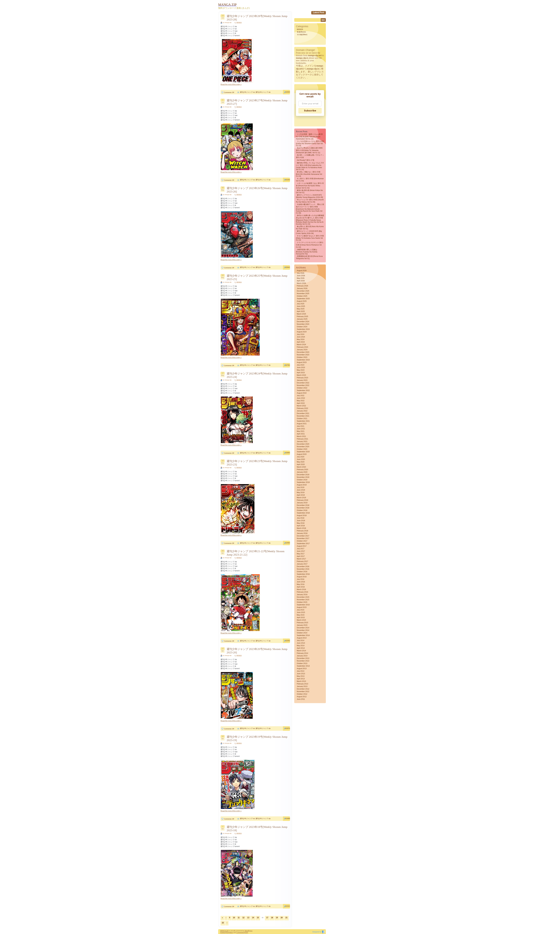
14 (253, 918)
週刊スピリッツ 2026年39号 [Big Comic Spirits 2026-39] (309, 232)
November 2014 (303, 630)
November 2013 (303, 661)
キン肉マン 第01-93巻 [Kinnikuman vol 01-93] (310, 180)
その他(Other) (302, 35)
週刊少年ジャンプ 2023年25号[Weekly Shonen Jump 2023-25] (257, 277)
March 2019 (301, 498)
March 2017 (301, 559)
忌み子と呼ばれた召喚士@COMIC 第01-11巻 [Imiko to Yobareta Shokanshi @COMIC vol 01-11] (309, 150)
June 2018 (301, 521)
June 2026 (301, 276)
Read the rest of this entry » (231, 84)
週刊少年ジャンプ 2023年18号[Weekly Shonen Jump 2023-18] (257, 828)
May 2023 (300, 370)
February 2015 (302, 623)
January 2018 (302, 533)
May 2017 (300, 554)
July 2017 (300, 549)
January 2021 (302, 441)
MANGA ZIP (224, 931)
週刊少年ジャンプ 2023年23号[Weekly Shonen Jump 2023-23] (257, 463)
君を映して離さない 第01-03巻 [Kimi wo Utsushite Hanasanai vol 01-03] (309, 174)
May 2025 (300, 309)
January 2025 (302, 319)
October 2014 (302, 633)
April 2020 (301, 464)
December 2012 (303, 689)
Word (246, 931)
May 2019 (300, 493)
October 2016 (302, 572)
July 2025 (300, 304)
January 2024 (302, 350)
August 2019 (302, 485)
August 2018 (302, 515)
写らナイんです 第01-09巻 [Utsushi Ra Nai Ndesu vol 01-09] (310, 201)
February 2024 (302, 347)
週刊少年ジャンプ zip (263, 92)
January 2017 (302, 564)
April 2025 (301, 311)
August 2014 (302, 638)
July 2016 (300, 579)
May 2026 (300, 278)
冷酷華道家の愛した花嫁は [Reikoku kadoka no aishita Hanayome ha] (306, 252)
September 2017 (303, 544)
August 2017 (302, 546)
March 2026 (301, 283)
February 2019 (302, 500)
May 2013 (300, 676)
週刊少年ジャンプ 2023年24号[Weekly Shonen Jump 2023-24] (257, 375)
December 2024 (303, 322)
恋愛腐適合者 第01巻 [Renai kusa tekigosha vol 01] (309, 257)
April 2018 (301, 526)
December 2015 (303, 597)
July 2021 (300, 426)
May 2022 (300, 401)
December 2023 (303, 352)
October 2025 (302, 296)
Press (250, 931)
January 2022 (302, 411)
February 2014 (302, 653)
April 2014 (301, 648)
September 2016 (303, 574)
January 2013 (302, 686)
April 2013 (301, 679)
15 (258, 918)
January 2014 (302, 656)
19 (277, 918)
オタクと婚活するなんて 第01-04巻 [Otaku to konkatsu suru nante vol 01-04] (310, 238)
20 (282, 918)
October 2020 (302, 449)
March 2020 (301, 467)
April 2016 (301, 587)
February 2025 (302, 316)
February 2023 (302, 378)
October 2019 (302, 480)
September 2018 (303, 513)
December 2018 (303, 505)
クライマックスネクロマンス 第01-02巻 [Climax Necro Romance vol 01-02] (310, 245)
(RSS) (227, 932)
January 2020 (302, 472)
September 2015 (303, 605)
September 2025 (303, 299)
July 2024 (300, 334)
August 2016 (302, 577)
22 (223, 923)
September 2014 (303, 635)
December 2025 (303, 291)
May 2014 (300, 646)
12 (243, 918)
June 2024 (301, 337)
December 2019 (303, 475)
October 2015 (302, 602)
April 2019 (301, 495)
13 (248, 918)
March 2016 (301, 589)
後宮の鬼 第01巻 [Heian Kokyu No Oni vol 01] (309, 191)
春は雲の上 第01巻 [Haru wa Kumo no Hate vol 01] (310, 227)
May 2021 (300, 431)
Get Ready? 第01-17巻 (305, 160)
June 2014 (301, 643)
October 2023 (302, 357)
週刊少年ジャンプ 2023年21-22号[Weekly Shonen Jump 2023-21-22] (255, 553)
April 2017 (301, 556)
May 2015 (300, 615)
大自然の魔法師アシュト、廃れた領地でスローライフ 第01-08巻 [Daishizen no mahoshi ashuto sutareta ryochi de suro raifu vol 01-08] (310, 208)
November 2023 (303, 355)
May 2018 (300, 523)
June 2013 (301, 674)
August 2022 (302, 393)
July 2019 (300, 487)
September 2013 (303, 666)
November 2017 (303, 538)
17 (267, 918)
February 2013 (302, 684)
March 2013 (301, 681)
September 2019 (303, 482)
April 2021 (301, 434)
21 (286, 918)
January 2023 (302, 380)
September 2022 (303, 390)
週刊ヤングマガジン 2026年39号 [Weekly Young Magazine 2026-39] (309, 196)
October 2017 (302, 541)
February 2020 (302, 470)
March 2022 (301, 406)
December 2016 (303, 566)
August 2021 (302, 424)
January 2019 (302, 503)
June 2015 (301, 612)
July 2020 (300, 457)
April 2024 (301, 342)
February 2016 (302, 592)
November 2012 (303, 691)
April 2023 (301, 373)
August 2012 (302, 697)
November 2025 (303, 294)
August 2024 (302, 332)
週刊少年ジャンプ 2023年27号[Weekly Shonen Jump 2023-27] (257, 102)
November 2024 (303, 324)
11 (239, 918)
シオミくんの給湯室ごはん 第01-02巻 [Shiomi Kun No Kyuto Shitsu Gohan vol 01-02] (310, 185)
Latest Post (318, 12)
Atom (231, 932)
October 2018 (302, 510)
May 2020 (300, 462)
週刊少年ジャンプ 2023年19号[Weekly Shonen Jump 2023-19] (257, 738)
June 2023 (301, 367)
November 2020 (303, 447)
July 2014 (300, 640)
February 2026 (302, 286)
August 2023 (302, 362)
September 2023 (303, 360)
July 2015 (300, 610)
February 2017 (302, 561)
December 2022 (303, 383)
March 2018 (301, 528)
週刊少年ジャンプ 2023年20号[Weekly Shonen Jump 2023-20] (257, 651)
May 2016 (300, 584)
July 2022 (300, 396)
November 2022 (303, 385)
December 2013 (303, 658)
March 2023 (301, 375)
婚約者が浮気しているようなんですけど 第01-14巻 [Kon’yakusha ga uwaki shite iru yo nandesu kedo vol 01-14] (310, 166)
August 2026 (302, 271)
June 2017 (301, 551)
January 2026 (302, 288)
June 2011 (301, 699)
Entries (222, 932)
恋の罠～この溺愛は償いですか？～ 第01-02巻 (310, 156)
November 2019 (303, 477)
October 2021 (302, 419)
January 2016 (302, 595)
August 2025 (302, 301)
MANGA (239, 22)
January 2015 (302, 625)
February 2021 (302, 439)
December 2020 (303, 444)
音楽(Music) (301, 32)
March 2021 (301, 436)
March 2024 (301, 345)
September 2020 (303, 452)
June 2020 (301, 459)
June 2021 (301, 429)
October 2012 (302, 694)
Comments (240, 932)
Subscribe (310, 110)
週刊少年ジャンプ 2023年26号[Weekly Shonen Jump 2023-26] (257, 190)
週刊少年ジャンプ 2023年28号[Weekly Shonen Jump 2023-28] (257, 18)
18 (272, 918)
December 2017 (303, 536)
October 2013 (302, 663)
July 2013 (300, 671)
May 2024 (300, 339)
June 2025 (301, 306)
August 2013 (302, 669)
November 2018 (303, 508)
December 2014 (303, 628)
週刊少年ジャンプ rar (247, 92)
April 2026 (301, 281)
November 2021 (303, 416)
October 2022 (302, 388)
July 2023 (300, 365)
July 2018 (300, 518)
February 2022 (302, 408)
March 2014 (301, 651)
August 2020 (302, 454)
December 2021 (303, 413)
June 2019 (301, 490)
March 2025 (301, 314)
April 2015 (301, 618)
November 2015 (303, 600)
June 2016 (301, 582)
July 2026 (300, 273)
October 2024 (302, 327)
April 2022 (301, 403)
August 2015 (302, 607)
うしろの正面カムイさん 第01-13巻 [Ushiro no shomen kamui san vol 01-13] (310, 143)
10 (234, 918)
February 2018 (302, 531)
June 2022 (301, 398)
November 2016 (303, 569)
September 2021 (303, 421)
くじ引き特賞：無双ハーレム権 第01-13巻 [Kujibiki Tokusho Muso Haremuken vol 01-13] (309, 136)
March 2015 (301, 620)
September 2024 (303, 329)
